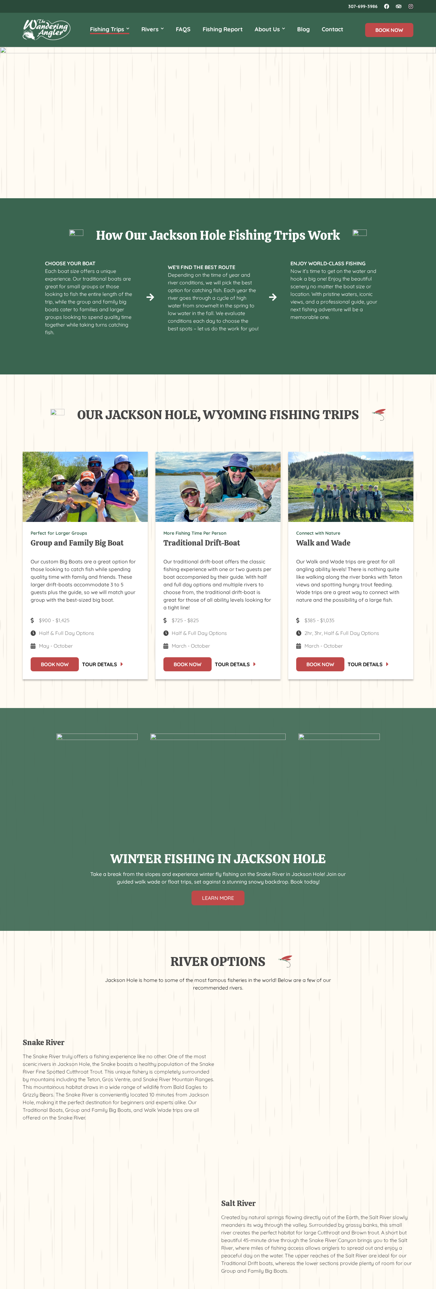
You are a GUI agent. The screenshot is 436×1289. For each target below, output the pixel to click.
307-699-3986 (363, 6)
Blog (303, 29)
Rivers (150, 29)
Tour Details (99, 664)
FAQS (183, 29)
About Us (267, 29)
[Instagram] (410, 6)
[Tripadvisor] (398, 6)
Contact (332, 29)
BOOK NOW (389, 30)
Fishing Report (223, 29)
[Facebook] (386, 6)
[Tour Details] (122, 664)
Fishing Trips (107, 29)
